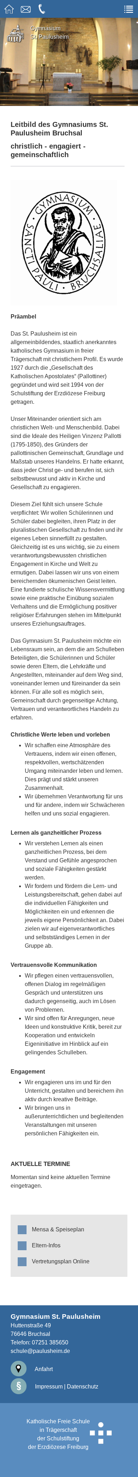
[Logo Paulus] (68, 242)
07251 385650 (50, 1342)
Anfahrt (43, 1369)
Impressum (48, 1387)
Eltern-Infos (46, 1245)
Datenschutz (82, 1387)
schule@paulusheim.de (40, 1351)
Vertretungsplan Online (61, 1261)
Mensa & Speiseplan (58, 1229)
